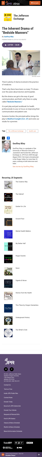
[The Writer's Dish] (8, 333)
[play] (3, 455)
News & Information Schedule (13, 431)
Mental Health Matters (23, 231)
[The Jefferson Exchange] (8, 17)
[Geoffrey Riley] (6, 146)
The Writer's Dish (21, 330)
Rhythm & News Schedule (12, 427)
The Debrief (20, 194)
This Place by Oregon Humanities (27, 305)
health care (32, 131)
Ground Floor (20, 219)
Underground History (23, 317)
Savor (18, 268)
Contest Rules (8, 397)
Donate (35, 3)
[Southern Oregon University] (8, 442)
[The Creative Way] (8, 185)
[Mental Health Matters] (8, 234)
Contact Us (7, 385)
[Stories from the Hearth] (8, 296)
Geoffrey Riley (9, 37)
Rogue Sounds (21, 256)
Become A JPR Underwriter (12, 406)
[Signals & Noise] (8, 283)
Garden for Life (21, 206)
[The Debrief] (8, 197)
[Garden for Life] (8, 209)
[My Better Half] (8, 246)
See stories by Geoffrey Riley (23, 166)
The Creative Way (22, 182)
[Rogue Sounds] (8, 259)
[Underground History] (8, 320)
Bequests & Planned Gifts (12, 414)
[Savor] (8, 271)
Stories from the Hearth (24, 293)
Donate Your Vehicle (10, 410)
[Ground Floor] (8, 222)
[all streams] (39, 454)
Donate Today (8, 402)
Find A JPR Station (9, 418)
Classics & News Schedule (12, 423)
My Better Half (21, 243)
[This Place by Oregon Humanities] (8, 308)
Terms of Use (8, 389)
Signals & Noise (21, 280)
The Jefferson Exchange (21, 17)
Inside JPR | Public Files (11, 393)
